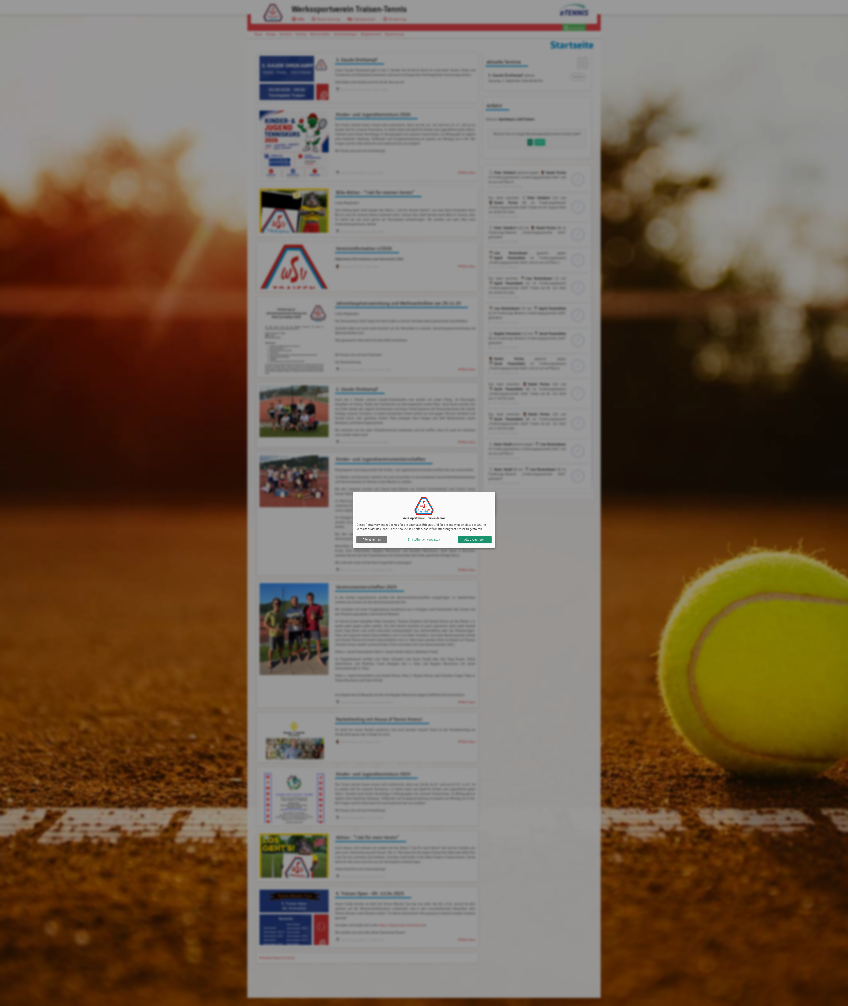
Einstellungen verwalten (424, 539)
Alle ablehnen (372, 539)
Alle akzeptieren (474, 539)
